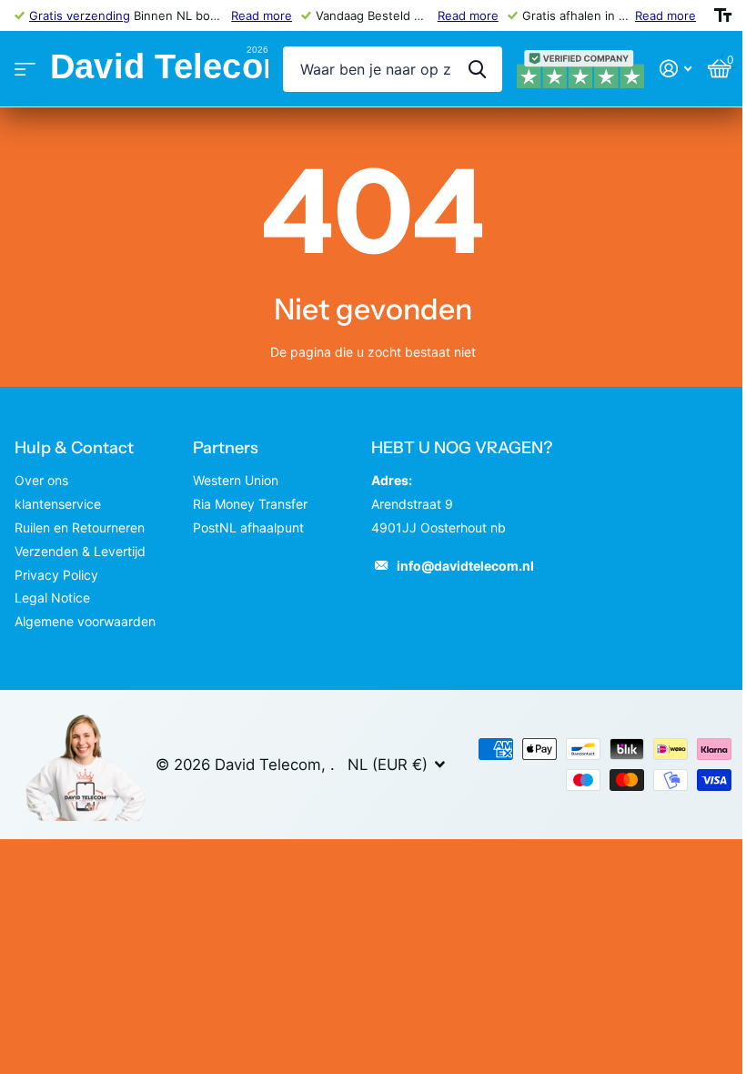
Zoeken (477, 69)
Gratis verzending (79, 15)
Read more (261, 15)
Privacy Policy (56, 575)
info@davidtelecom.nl (465, 565)
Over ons (41, 480)
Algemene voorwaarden (85, 621)
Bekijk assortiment (25, 69)
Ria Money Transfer (250, 504)
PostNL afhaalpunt (248, 527)
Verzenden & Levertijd (80, 551)
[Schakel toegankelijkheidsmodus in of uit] (722, 15)
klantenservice (58, 504)
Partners (225, 448)
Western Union (235, 480)
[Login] (675, 68)
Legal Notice (52, 597)
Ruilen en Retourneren (80, 527)
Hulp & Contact (74, 448)
